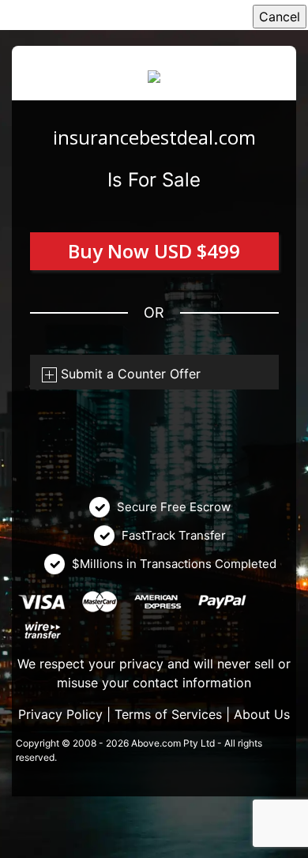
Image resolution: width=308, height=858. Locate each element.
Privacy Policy (60, 714)
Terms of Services (168, 714)
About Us (262, 714)
